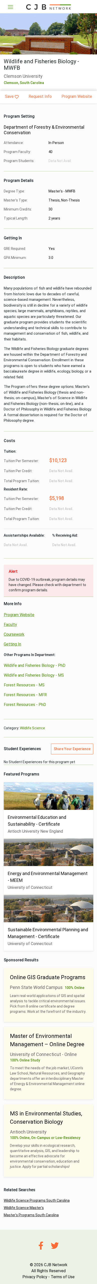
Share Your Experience (72, 749)
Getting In (12, 644)
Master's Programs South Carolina (31, 1215)
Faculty (10, 624)
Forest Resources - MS (24, 685)
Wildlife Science (32, 728)
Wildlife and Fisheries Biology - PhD (34, 665)
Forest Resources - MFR (25, 694)
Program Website (76, 96)
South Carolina (32, 83)
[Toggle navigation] (10, 7)
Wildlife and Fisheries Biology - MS (34, 675)
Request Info (40, 96)
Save (9, 96)
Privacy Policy (34, 1276)
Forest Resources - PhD (25, 704)
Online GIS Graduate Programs (47, 977)
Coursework (14, 634)
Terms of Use (63, 1276)
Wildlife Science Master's (24, 1208)
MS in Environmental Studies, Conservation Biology (46, 1117)
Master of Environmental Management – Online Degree (47, 1040)
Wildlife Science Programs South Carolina (37, 1200)
